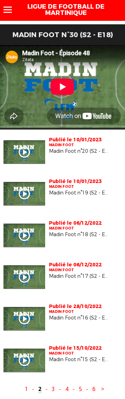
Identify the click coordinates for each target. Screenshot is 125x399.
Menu (10, 10)
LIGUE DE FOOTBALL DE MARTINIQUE (66, 10)
